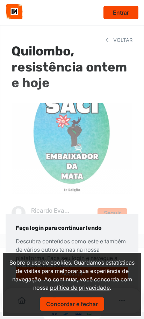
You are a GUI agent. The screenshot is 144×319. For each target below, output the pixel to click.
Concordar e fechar (72, 304)
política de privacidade (80, 287)
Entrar (121, 12)
